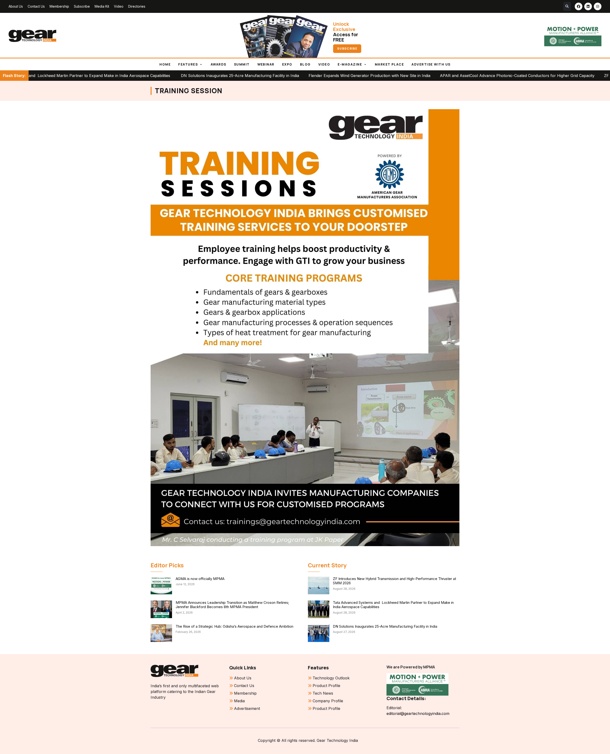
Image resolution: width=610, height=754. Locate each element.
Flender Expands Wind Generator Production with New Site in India (308, 75)
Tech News (323, 693)
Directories (136, 6)
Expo (287, 64)
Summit (242, 64)
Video (118, 6)
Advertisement (247, 708)
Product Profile (326, 685)
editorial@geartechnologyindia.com (417, 713)
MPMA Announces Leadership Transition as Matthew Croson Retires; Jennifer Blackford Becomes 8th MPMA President (232, 604)
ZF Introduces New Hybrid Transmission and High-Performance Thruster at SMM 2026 (394, 580)
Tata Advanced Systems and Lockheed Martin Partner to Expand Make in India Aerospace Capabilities (393, 604)
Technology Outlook (331, 678)
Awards (218, 64)
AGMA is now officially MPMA (200, 578)
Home (165, 64)
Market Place (389, 64)
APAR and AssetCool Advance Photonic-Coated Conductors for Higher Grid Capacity (456, 75)
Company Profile (328, 700)
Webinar (265, 64)
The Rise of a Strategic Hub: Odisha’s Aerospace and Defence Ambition (234, 626)
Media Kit (102, 6)
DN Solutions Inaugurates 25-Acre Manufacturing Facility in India (179, 75)
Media (239, 700)
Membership (59, 6)
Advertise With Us (431, 64)
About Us (16, 6)
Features (188, 64)
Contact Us (36, 6)
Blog (305, 64)
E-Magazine (350, 64)
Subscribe (82, 6)
